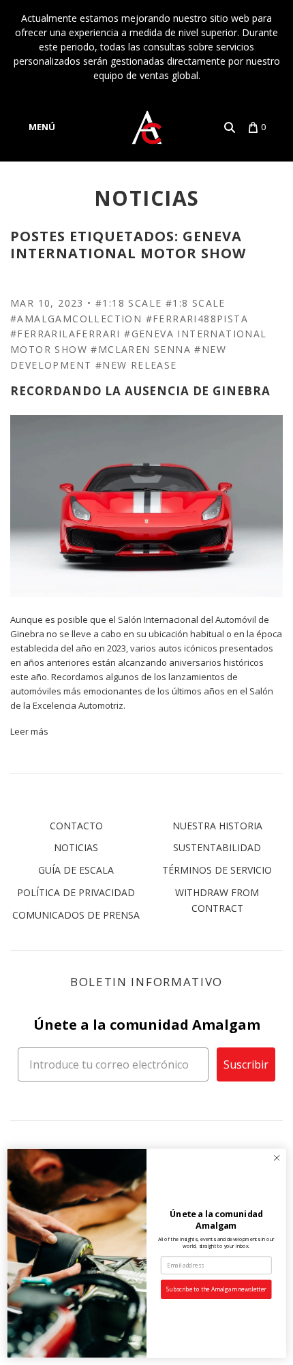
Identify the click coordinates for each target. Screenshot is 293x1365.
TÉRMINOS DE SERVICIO (217, 869)
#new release (136, 364)
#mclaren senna (141, 349)
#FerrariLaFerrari (65, 333)
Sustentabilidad (217, 847)
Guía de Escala (76, 869)
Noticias (76, 847)
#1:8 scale (196, 302)
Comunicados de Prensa (76, 914)
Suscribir (245, 1064)
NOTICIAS (147, 198)
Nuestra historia (217, 825)
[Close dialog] (277, 1158)
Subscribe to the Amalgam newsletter (216, 1289)
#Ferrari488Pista (197, 318)
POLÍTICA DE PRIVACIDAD (76, 892)
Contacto (76, 825)
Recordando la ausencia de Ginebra (140, 391)
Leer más (29, 731)
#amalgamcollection (76, 318)
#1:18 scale (128, 302)
